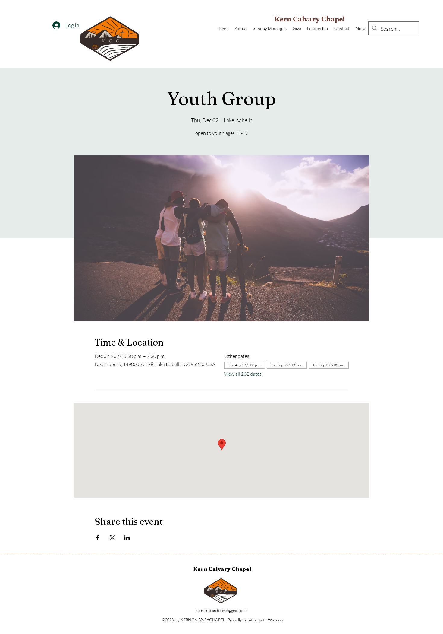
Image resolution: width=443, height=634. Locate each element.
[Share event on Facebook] (97, 537)
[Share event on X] (112, 537)
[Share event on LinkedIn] (127, 537)
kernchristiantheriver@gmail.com (221, 610)
